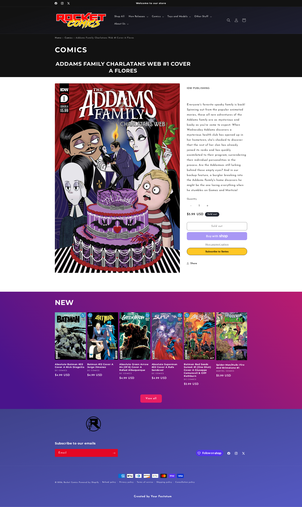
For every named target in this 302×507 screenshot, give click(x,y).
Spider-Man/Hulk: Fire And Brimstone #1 (230, 366)
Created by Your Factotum (153, 496)
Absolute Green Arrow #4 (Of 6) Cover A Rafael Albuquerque (133, 367)
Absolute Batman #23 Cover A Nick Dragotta (69, 366)
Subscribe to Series (217, 251)
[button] (138, 16)
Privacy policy (126, 482)
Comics (69, 38)
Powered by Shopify (89, 482)
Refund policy (109, 482)
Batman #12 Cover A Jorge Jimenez (100, 366)
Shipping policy (164, 482)
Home (58, 38)
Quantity (192, 199)
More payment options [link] (217, 244)
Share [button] (193, 263)
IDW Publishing (198, 88)
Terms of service (145, 482)
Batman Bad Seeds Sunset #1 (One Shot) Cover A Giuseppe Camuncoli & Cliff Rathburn (197, 370)
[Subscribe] (114, 453)
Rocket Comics (71, 482)
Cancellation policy (185, 482)
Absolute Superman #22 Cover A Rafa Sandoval (164, 367)
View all (151, 398)
